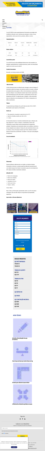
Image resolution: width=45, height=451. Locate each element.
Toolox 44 (17, 266)
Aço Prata (17, 295)
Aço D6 (16, 280)
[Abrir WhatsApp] (42, 448)
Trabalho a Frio (19, 278)
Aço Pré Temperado (20, 261)
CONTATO (4, 28)
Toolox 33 (17, 263)
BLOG (3, 24)
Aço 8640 (17, 304)
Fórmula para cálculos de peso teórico (20, 382)
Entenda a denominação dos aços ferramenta (19, 338)
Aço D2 (16, 283)
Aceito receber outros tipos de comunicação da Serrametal (22, 241)
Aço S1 (16, 288)
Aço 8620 (17, 301)
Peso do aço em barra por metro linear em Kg (22, 361)
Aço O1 (16, 285)
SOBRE (3, 21)
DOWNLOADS (4, 26)
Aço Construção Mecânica (22, 299)
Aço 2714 (17, 274)
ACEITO (14, 447)
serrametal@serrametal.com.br (30, 448)
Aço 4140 (17, 306)
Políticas (31, 446)
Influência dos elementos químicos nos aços (22, 404)
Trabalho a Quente (20, 270)
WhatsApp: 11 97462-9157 (30, 444)
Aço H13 (17, 272)
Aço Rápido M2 (18, 292)
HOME (3, 19)
